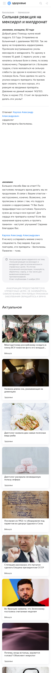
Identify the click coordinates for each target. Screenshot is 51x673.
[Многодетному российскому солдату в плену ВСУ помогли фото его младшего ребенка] (25, 335)
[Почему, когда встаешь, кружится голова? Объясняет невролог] (25, 643)
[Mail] (9, 3)
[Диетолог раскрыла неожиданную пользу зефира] (25, 467)
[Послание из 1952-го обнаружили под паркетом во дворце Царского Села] (25, 511)
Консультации (8, 12)
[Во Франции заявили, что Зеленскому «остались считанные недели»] (25, 599)
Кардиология (23, 12)
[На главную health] (18, 3)
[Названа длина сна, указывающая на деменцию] (25, 379)
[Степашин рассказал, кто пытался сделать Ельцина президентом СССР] (25, 555)
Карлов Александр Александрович (21, 235)
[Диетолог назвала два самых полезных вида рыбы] (25, 423)
